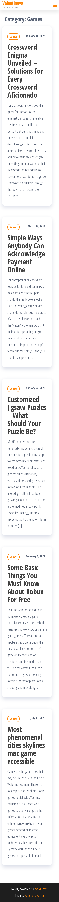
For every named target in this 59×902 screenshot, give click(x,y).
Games (13, 37)
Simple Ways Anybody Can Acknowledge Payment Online (26, 253)
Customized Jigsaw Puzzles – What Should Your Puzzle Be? (27, 415)
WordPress (40, 888)
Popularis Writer (34, 895)
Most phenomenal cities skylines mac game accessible (26, 745)
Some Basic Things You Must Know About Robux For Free (25, 583)
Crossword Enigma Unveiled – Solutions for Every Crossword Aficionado (25, 71)
